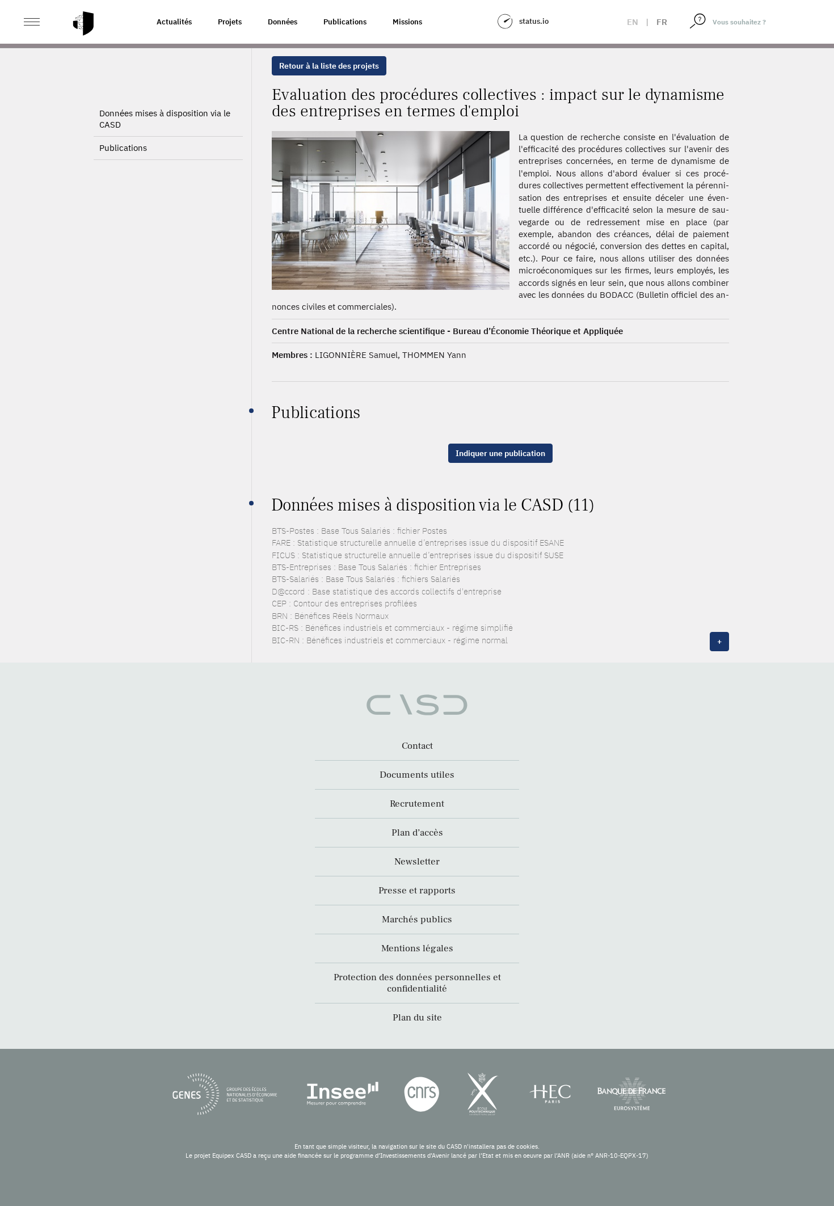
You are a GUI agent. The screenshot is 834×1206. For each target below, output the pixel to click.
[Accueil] (83, 23)
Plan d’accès (417, 833)
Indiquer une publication (500, 453)
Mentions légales (417, 948)
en (632, 21)
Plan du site (417, 1017)
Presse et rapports (417, 890)
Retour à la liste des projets (329, 66)
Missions (407, 22)
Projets (230, 22)
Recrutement (417, 804)
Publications (345, 22)
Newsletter (417, 861)
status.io (534, 21)
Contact (417, 746)
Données (282, 22)
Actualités (174, 22)
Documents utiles (417, 775)
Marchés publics (417, 919)
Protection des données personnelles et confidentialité (417, 983)
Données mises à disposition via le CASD (164, 119)
